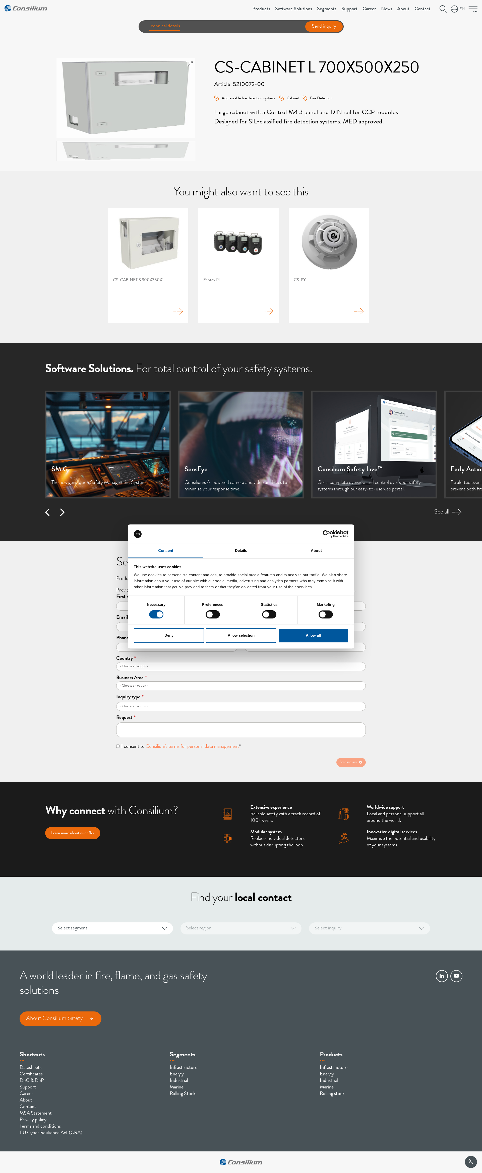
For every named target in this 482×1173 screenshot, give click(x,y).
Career (369, 9)
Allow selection (241, 635)
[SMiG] (107, 444)
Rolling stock (332, 1093)
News (386, 9)
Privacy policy (33, 1120)
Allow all (313, 635)
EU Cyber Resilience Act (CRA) (51, 1133)
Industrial (179, 1080)
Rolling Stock (183, 1093)
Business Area (131, 678)
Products (261, 9)
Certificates (31, 1074)
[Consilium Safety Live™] (374, 444)
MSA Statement (36, 1113)
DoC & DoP (32, 1080)
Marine (177, 1087)
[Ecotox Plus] (238, 265)
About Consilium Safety (54, 1019)
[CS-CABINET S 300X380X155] (148, 265)
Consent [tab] (165, 550)
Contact (422, 9)
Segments (326, 9)
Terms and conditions (40, 1126)
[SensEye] (241, 444)
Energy (177, 1074)
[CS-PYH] (329, 265)
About (403, 9)
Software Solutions (293, 9)
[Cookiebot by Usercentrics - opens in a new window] (326, 534)
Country (126, 658)
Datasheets (30, 1067)
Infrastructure (183, 1067)
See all (441, 512)
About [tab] (316, 550)
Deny (168, 635)
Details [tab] (241, 550)
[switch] (213, 615)
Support (349, 9)
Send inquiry (324, 26)
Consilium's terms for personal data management (192, 746)
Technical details (164, 26)
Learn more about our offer (72, 833)
